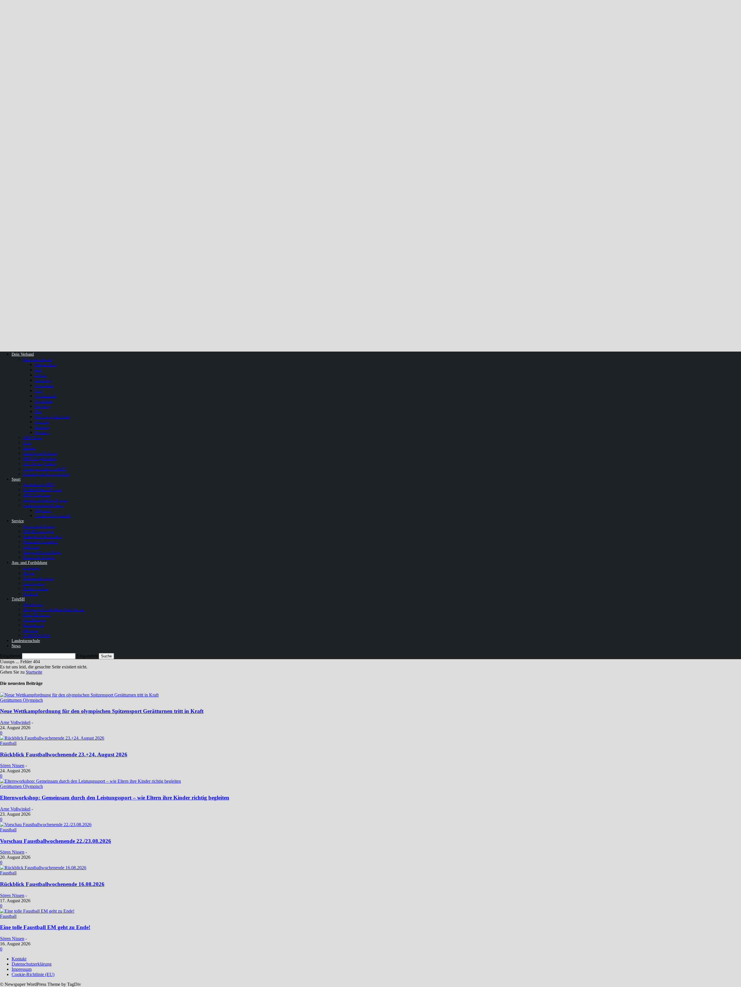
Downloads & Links (38, 557)
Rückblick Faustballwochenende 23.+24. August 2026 (63, 754)
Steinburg (42, 427)
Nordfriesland (45, 396)
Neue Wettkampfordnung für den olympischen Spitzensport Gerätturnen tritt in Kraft (101, 711)
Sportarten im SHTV (39, 484)
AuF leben (31, 547)
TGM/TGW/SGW (36, 635)
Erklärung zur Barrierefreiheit (46, 474)
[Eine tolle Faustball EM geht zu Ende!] (37, 911)
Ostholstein (44, 401)
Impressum (22, 969)
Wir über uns (33, 604)
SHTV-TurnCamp (36, 495)
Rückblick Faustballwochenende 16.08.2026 (52, 884)
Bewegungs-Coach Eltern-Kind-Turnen (54, 609)
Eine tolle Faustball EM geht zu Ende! (45, 927)
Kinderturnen (33, 625)
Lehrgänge (31, 568)
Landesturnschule (26, 641)
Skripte (28, 573)
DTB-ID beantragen (38, 531)
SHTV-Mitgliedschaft (40, 458)
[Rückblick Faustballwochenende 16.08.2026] (43, 867)
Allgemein (43, 510)
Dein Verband (23, 354)
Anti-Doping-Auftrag (39, 464)
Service (18, 521)
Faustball (8, 743)
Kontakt (19, 958)
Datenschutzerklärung (32, 964)
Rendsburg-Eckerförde (52, 417)
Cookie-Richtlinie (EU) (33, 974)
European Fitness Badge (42, 552)
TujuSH (18, 599)
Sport (16, 479)
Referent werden (36, 589)
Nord (39, 391)
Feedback (30, 594)
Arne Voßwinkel (15, 722)
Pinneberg (43, 406)
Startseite (34, 672)
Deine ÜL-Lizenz (36, 615)
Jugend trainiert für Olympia (45, 500)
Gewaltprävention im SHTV (45, 469)
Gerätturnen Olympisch (21, 700)
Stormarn (42, 432)
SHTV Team (32, 437)
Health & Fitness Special (42, 490)
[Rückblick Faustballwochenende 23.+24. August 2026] (52, 738)
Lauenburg (43, 380)
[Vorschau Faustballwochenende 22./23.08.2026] (45, 824)
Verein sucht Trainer (39, 526)
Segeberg (42, 422)
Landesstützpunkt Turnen (43, 505)
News (16, 646)
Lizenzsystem (34, 583)
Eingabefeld (11, 655)
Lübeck (41, 375)
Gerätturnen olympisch (53, 516)
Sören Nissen (12, 765)
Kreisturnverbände (37, 359)
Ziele (27, 443)
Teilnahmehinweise (38, 578)
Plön (38, 411)
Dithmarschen (45, 365)
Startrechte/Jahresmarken (42, 536)
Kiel (38, 370)
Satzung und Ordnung (40, 453)
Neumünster (44, 385)
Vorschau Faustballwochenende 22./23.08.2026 (55, 841)
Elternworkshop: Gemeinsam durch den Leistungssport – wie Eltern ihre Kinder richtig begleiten (114, 798)
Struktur (29, 448)
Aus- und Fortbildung (29, 562)
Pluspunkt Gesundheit (40, 542)
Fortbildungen (34, 620)
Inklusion (30, 630)
